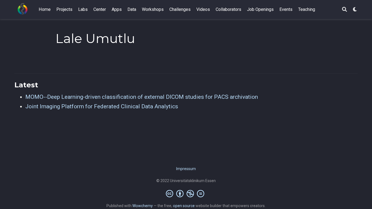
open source (184, 206)
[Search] (344, 10)
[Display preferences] (355, 10)
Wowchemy (142, 206)
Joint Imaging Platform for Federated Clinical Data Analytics (101, 106)
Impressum (186, 169)
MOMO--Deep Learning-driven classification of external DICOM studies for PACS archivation (141, 97)
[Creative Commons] (186, 193)
